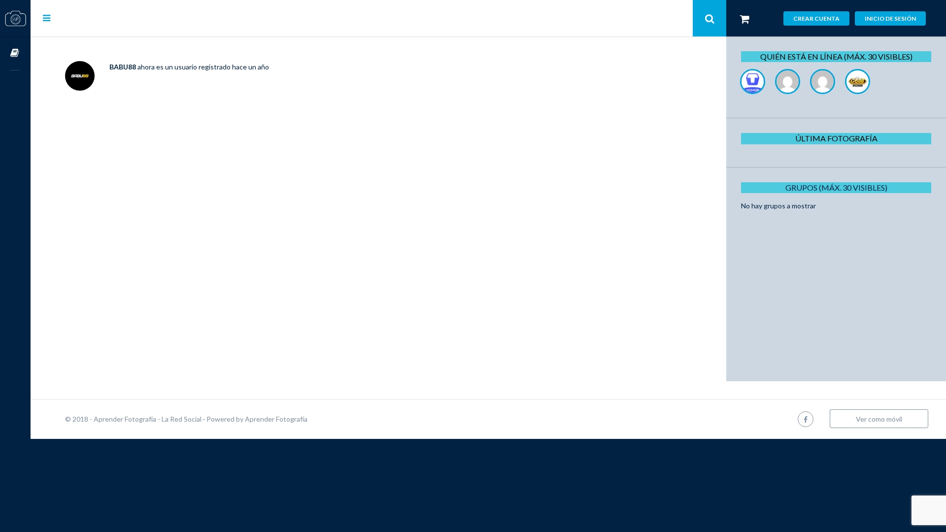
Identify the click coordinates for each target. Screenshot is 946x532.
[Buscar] (709, 18)
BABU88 (122, 67)
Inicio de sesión (890, 18)
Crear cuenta (816, 18)
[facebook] (805, 419)
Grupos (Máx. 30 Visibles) (836, 187)
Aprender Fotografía (276, 419)
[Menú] (46, 17)
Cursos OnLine (15, 53)
